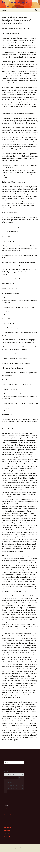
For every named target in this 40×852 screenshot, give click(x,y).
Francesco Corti (8, 815)
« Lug (7, 794)
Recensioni (7, 836)
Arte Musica (7, 827)
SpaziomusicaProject (10, 818)
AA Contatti (7, 809)
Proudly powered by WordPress (20, 848)
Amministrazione (9, 812)
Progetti (6, 833)
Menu (4, 10)
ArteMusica (7, 830)
